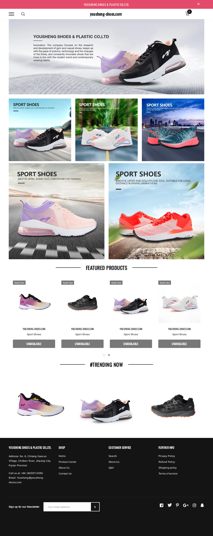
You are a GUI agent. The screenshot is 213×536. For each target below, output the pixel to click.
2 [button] (109, 355)
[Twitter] (169, 505)
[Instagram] (194, 505)
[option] (34, 316)
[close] (198, 4)
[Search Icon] (23, 14)
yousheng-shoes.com (106, 13)
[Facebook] (161, 505)
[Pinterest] (177, 505)
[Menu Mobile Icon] (11, 14)
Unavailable (33, 343)
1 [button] (104, 355)
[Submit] (95, 507)
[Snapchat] (202, 505)
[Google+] (185, 505)
